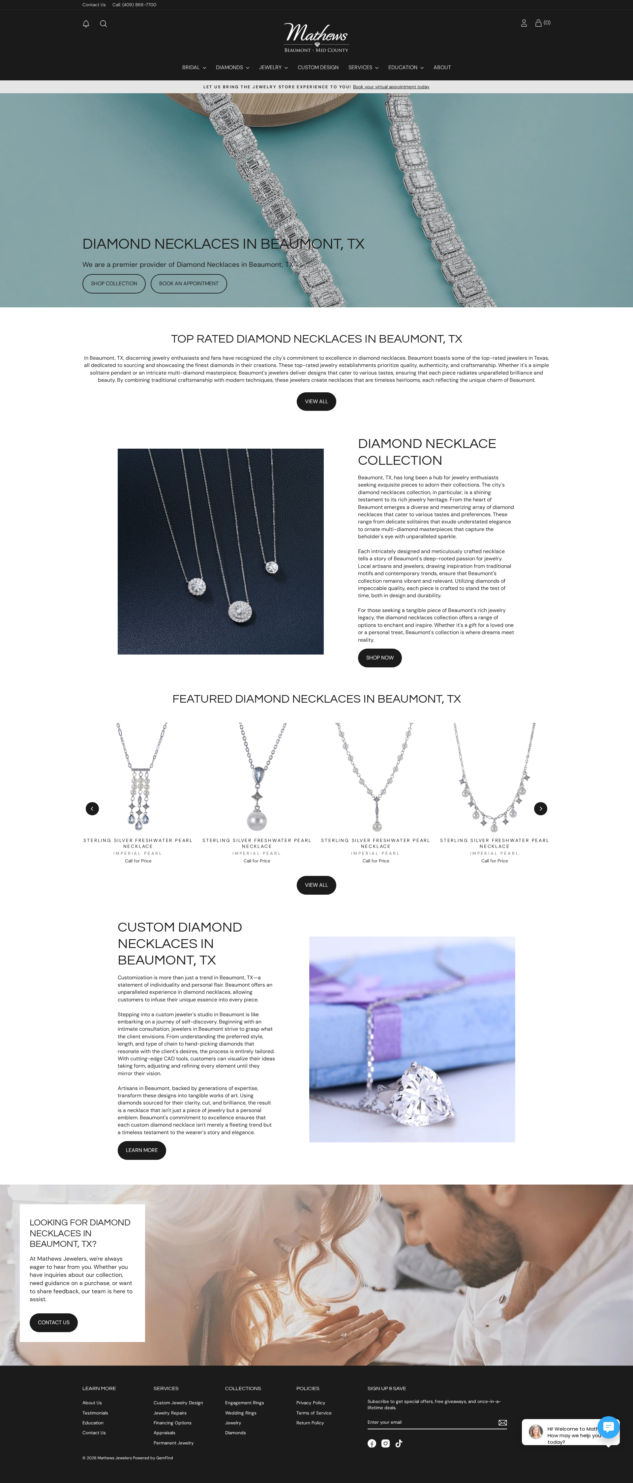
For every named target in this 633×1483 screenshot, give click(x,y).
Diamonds (230, 67)
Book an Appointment (189, 283)
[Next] (540, 808)
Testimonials (95, 1413)
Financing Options (173, 1423)
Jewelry (271, 67)
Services (361, 67)
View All (316, 401)
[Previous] (92, 808)
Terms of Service (314, 1413)
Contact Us (94, 5)
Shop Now (380, 657)
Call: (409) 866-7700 (134, 5)
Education (403, 67)
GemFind (164, 1458)
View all (316, 884)
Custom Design (318, 67)
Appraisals (164, 1433)
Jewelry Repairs (170, 1413)
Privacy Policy (310, 1403)
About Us (92, 1403)
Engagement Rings (244, 1403)
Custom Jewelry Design (178, 1403)
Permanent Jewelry (174, 1443)
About (442, 67)
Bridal (191, 67)
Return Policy (310, 1423)
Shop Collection (114, 283)
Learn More (142, 1150)
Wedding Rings (240, 1413)
